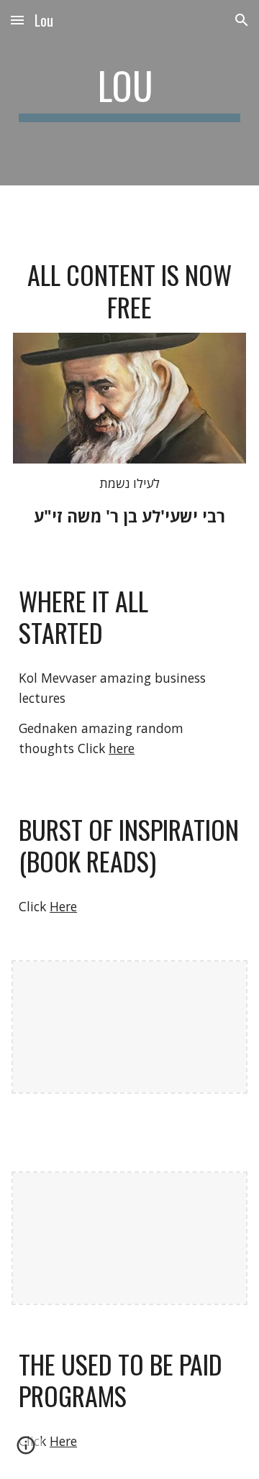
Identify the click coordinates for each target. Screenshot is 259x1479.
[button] (17, 20)
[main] (129, 92)
